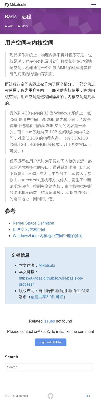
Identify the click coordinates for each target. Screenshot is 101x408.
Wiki (10, 26)
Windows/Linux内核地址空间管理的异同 (48, 236)
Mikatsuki (17, 4)
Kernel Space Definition (33, 223)
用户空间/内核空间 (29, 229)
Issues (49, 321)
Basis (24, 26)
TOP (88, 396)
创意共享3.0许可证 (47, 297)
